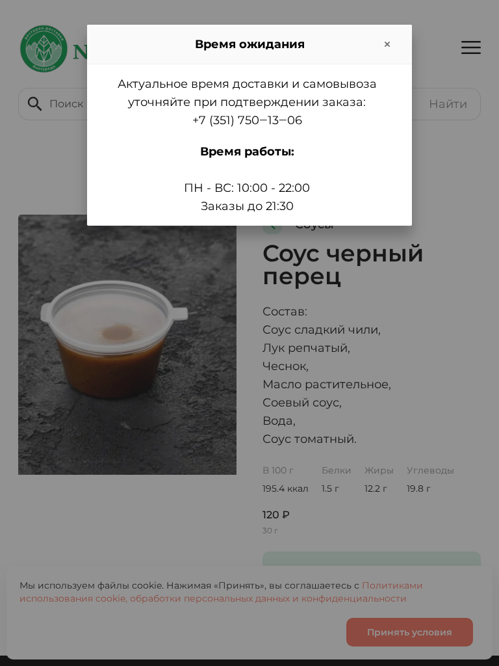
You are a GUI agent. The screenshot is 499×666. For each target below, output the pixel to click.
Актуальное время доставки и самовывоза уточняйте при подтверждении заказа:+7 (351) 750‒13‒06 (247, 102)
